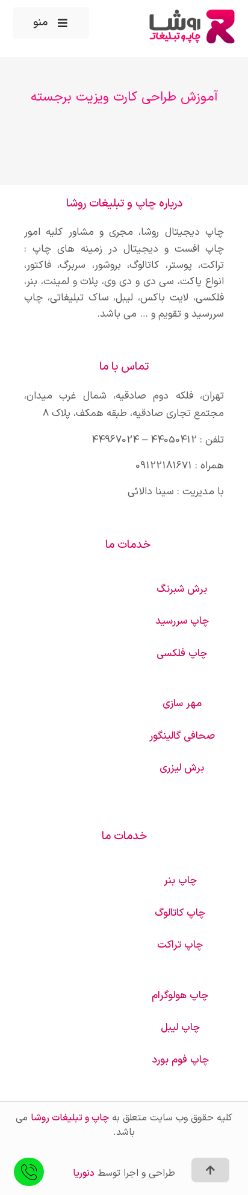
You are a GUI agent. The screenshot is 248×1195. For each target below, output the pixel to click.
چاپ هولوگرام (180, 996)
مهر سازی (182, 704)
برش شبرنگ (182, 589)
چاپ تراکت (180, 945)
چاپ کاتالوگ (180, 913)
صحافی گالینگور (182, 736)
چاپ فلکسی (182, 654)
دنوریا (84, 1173)
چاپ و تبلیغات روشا (70, 1118)
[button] (51, 23)
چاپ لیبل (180, 1027)
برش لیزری (182, 768)
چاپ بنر (180, 881)
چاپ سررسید (182, 621)
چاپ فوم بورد (180, 1060)
